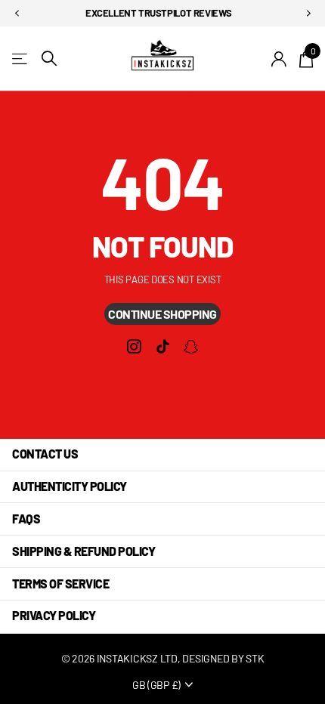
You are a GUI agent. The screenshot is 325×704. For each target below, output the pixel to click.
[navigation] (16, 13)
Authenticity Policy (69, 486)
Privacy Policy (53, 615)
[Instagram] (134, 347)
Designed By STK (223, 658)
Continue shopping (162, 314)
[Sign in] (279, 59)
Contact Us (45, 453)
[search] (49, 59)
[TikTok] (162, 347)
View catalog (20, 58)
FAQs (26, 518)
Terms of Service (60, 583)
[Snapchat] (191, 347)
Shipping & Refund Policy (83, 551)
